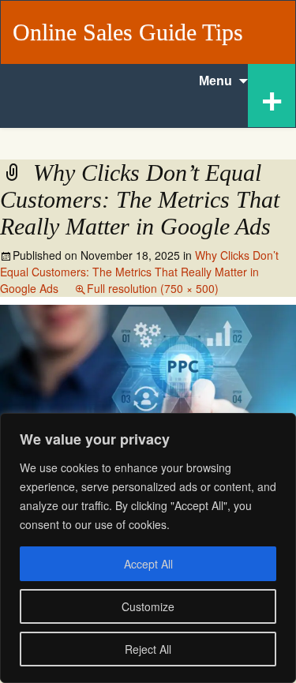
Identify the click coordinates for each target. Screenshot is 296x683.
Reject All (148, 649)
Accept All (148, 564)
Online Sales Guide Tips (128, 32)
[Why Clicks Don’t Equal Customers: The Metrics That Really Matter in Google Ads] (148, 402)
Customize (148, 606)
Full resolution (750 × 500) (153, 288)
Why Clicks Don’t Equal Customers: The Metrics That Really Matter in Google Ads (139, 271)
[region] (148, 548)
